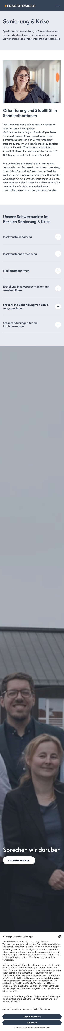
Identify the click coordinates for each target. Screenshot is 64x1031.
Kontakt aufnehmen (19, 860)
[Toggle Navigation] (57, 6)
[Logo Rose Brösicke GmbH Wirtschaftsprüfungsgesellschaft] (20, 5)
